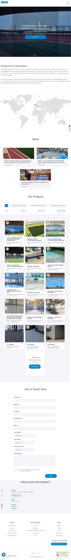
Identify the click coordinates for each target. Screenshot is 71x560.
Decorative (11, 528)
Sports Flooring (11, 525)
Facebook (14, 506)
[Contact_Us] (4, 556)
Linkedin (13, 504)
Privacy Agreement (27, 470)
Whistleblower (59, 535)
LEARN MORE (35, 37)
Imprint (35, 525)
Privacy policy (35, 533)
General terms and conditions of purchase (35, 530)
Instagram (14, 508)
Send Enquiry (34, 366)
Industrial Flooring (12, 533)
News (59, 530)
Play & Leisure (12, 530)
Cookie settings (59, 533)
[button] (34, 55)
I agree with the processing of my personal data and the (29, 470)
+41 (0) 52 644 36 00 (16, 496)
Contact (59, 528)
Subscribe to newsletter (59, 543)
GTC (35, 535)
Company (59, 525)
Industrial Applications (12, 535)
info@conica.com (15, 501)
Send (51, 476)
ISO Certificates (35, 528)
